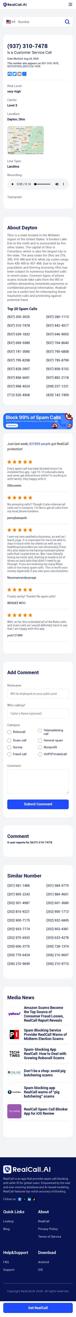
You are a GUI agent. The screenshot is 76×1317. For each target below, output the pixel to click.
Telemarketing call (53, 732)
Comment (14, 766)
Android (43, 1262)
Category (13, 725)
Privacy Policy (48, 1229)
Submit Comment (38, 804)
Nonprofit (50, 747)
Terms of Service (49, 1236)
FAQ (6, 1262)
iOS (40, 1270)
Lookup (8, 1221)
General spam (53, 740)
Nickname (14, 685)
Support (8, 1270)
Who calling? (16, 705)
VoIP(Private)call (55, 754)
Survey (17, 747)
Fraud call (20, 754)
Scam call (19, 740)
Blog (6, 1229)
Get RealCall (38, 1308)
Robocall (19, 732)
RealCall (43, 1221)
